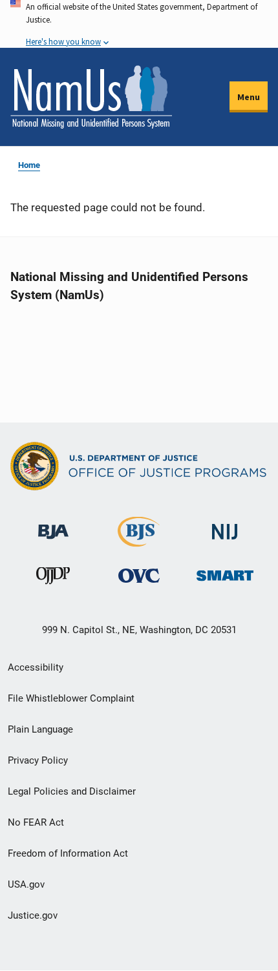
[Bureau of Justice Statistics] (139, 541)
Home (29, 165)
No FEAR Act (36, 822)
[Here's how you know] (139, 24)
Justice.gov (33, 915)
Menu (248, 97)
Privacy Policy (38, 760)
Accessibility (35, 667)
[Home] (91, 97)
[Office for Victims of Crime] (139, 575)
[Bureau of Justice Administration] (53, 525)
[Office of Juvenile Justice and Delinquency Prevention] (53, 578)
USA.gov (26, 884)
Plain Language (40, 729)
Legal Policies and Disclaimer (72, 791)
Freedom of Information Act (68, 853)
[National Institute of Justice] (225, 526)
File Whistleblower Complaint (71, 698)
